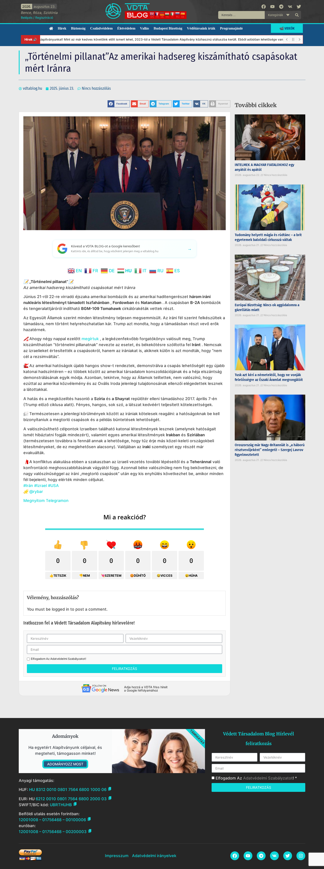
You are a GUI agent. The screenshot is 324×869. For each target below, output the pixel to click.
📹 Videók (286, 28)
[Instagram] (300, 855)
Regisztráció (44, 17)
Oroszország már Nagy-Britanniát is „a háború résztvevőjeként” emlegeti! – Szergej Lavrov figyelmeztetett (270, 450)
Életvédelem (126, 28)
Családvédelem (101, 28)
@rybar (36, 491)
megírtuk (90, 338)
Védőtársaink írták (201, 28)
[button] (119, 103)
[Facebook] (263, 6)
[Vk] (290, 6)
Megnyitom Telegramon (46, 500)
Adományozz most (65, 764)
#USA (53, 485)
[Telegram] (281, 6)
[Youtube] (272, 6)
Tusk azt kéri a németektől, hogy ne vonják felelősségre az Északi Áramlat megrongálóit (269, 377)
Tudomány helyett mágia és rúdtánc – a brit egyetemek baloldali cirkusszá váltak (268, 237)
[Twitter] (298, 6)
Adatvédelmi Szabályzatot (67, 658)
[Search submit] (297, 15)
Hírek (62, 28)
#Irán (28, 485)
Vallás (144, 28)
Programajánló (231, 28)
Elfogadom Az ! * (256, 778)
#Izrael (40, 485)
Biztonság (78, 28)
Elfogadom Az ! (58, 658)
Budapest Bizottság (168, 28)
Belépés (26, 17)
